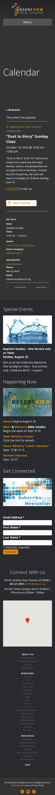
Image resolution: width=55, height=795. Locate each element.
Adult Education (14, 253)
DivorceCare (41, 287)
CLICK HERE (13, 188)
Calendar (27, 749)
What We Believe (27, 657)
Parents (27, 690)
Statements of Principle (27, 661)
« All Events (13, 110)
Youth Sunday (20, 287)
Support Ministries (27, 742)
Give (27, 764)
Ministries (27, 673)
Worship (27, 727)
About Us (27, 654)
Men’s (7, 427)
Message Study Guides (27, 752)
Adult (27, 696)
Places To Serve (27, 759)
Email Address (13, 517)
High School (27, 686)
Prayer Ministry (27, 720)
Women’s (21, 427)
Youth (27, 680)
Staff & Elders (27, 667)
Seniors (27, 706)
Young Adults (28, 693)
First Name (12, 527)
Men (28, 700)
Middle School (27, 683)
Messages (27, 739)
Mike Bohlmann (14, 264)
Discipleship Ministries (27, 710)
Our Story (27, 664)
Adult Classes (27, 713)
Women (27, 703)
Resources (27, 735)
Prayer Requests (27, 723)
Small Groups (27, 717)
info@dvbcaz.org (36, 584)
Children (27, 676)
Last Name (11, 537)
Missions (27, 730)
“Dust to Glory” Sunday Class (20, 245)
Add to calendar (22, 203)
